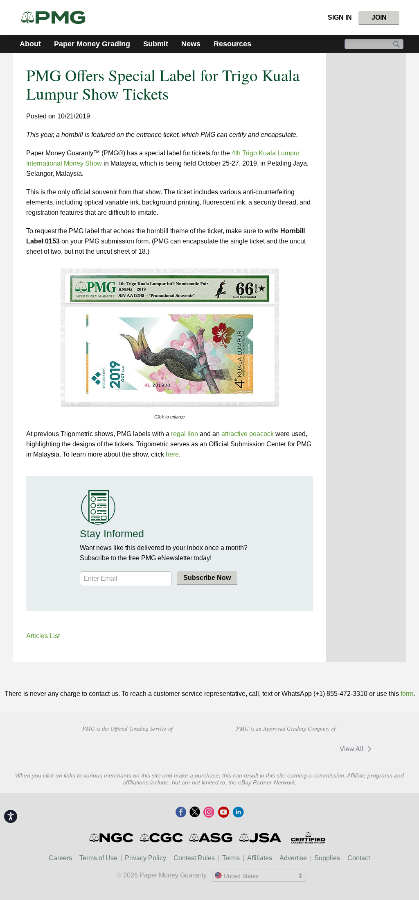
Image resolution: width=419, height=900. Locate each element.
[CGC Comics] (162, 838)
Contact (358, 858)
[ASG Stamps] (211, 838)
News (190, 44)
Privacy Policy (145, 858)
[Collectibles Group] (308, 838)
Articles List (43, 635)
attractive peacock (247, 433)
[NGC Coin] (111, 838)
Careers (60, 858)
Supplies (327, 858)
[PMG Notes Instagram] (209, 812)
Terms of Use (98, 858)
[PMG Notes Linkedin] (238, 812)
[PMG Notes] (57, 17)
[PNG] (127, 748)
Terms (231, 858)
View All (352, 748)
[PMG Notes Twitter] (194, 812)
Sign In (340, 17)
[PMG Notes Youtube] (223, 812)
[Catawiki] (258, 749)
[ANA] (69, 748)
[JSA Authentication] (260, 838)
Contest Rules (194, 858)
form (407, 693)
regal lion (184, 433)
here (172, 454)
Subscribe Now (207, 577)
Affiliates (259, 858)
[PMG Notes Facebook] (181, 812)
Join (379, 17)
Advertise (293, 858)
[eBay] (311, 749)
